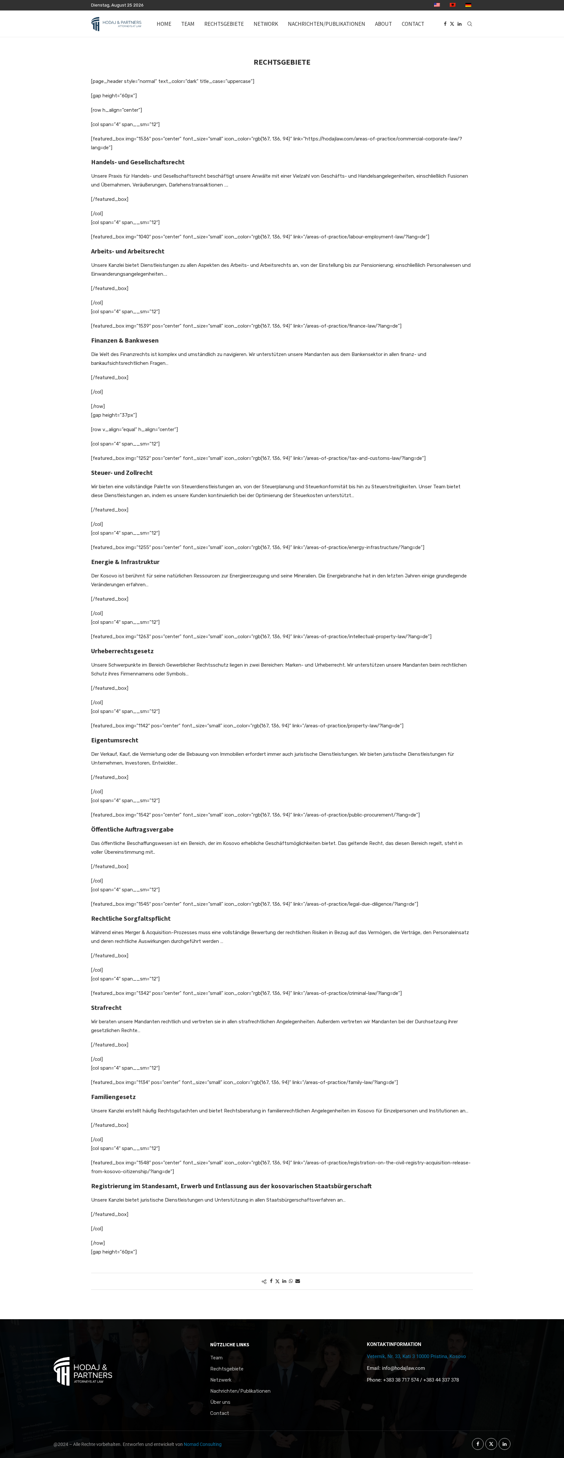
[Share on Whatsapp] (291, 1281)
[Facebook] (445, 24)
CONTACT (413, 23)
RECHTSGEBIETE (224, 23)
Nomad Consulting (203, 1444)
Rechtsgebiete (226, 1369)
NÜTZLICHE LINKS (229, 1344)
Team (216, 1357)
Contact (219, 1413)
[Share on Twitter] (277, 1281)
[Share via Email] (297, 1281)
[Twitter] (452, 24)
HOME (164, 23)
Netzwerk (220, 1380)
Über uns (220, 1402)
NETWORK (266, 23)
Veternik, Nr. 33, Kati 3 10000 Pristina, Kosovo (416, 1356)
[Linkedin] (460, 24)
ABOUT (383, 23)
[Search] (469, 24)
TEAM (188, 23)
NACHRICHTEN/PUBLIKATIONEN (326, 23)
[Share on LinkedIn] (284, 1281)
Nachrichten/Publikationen (240, 1391)
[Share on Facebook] (271, 1281)
